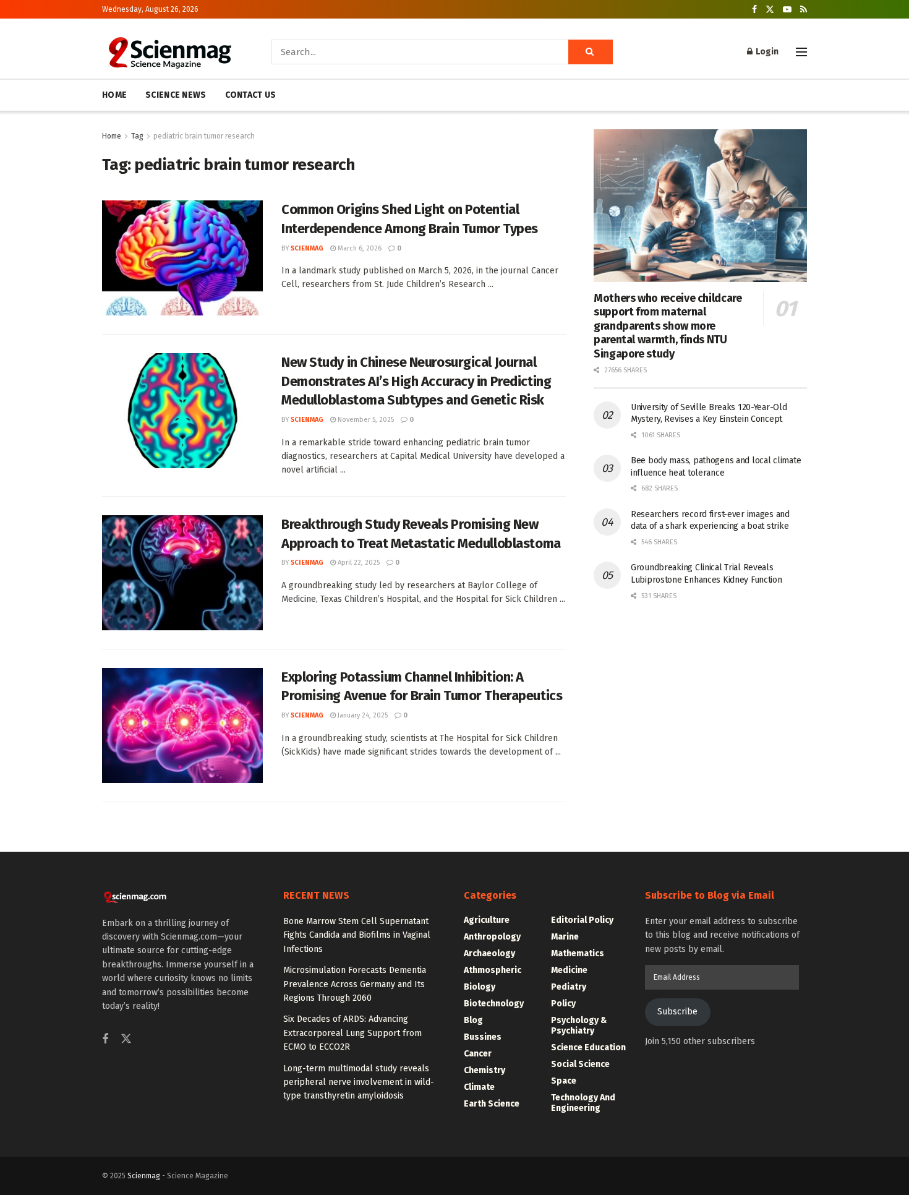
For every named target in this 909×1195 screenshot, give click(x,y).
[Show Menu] (801, 52)
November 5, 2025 (365, 420)
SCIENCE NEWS (175, 95)
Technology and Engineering (583, 1102)
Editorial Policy (582, 920)
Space (563, 1081)
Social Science (580, 1064)
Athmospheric (492, 970)
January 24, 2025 (362, 715)
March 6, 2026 (359, 248)
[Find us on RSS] (803, 9)
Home (111, 136)
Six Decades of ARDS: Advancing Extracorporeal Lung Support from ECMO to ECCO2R (352, 1033)
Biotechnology (494, 1003)
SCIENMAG (307, 248)
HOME (114, 95)
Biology (479, 987)
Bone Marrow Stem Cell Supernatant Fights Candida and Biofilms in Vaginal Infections (356, 935)
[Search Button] (590, 52)
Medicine (569, 970)
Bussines (482, 1037)
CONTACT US (250, 95)
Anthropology (492, 937)
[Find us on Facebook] (754, 9)
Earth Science (491, 1104)
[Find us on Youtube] (787, 9)
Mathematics (577, 953)
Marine (565, 937)
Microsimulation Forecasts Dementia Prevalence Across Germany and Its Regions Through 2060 (354, 984)
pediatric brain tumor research (204, 136)
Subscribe (677, 1011)
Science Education (588, 1047)
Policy (563, 1003)
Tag (137, 136)
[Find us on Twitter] (770, 9)
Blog (473, 1020)
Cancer (478, 1053)
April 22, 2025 (358, 563)
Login (766, 51)
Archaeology (489, 953)
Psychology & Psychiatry (579, 1025)
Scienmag (143, 1175)
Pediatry (568, 987)
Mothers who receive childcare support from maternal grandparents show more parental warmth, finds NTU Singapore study (668, 326)
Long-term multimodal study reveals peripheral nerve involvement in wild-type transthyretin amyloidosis (358, 1082)
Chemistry (484, 1070)
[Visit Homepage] (169, 52)
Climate (479, 1087)
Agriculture (487, 920)
